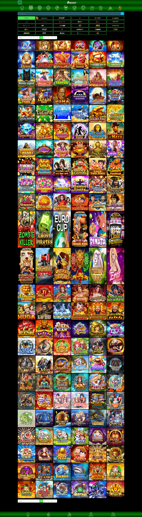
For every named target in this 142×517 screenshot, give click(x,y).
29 (41, 38)
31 (48, 38)
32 (52, 38)
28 (37, 38)
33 (55, 38)
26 (30, 38)
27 (34, 38)
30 (44, 38)
